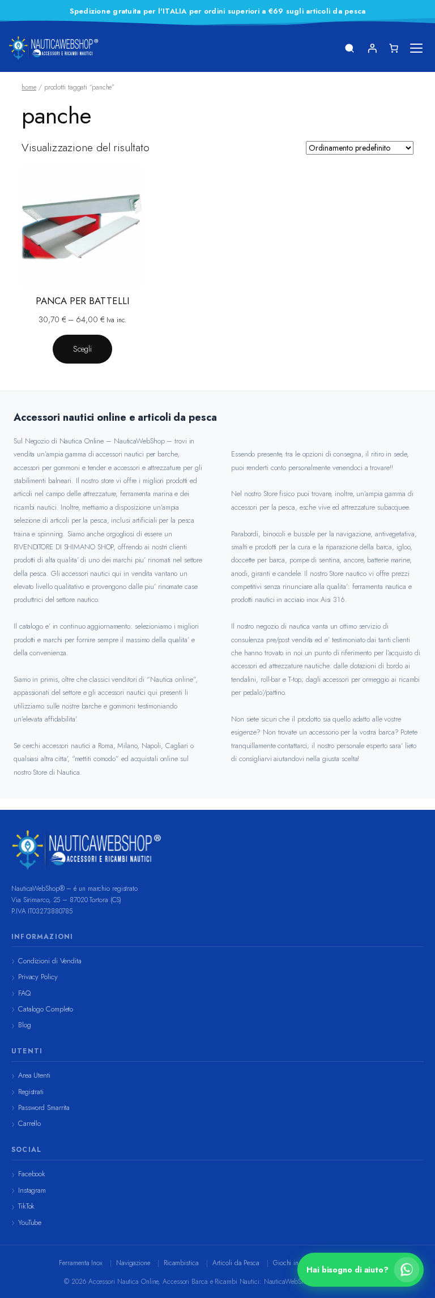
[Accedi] (372, 48)
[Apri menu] (416, 48)
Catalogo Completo (45, 1009)
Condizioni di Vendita (50, 960)
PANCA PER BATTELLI (82, 301)
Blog (24, 1024)
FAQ (24, 993)
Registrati (31, 1091)
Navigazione (133, 1263)
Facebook (31, 1173)
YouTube (29, 1222)
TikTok (26, 1206)
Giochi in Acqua (296, 1263)
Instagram (32, 1190)
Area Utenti (34, 1075)
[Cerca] (349, 48)
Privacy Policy (38, 976)
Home (29, 87)
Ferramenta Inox (81, 1263)
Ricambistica (181, 1263)
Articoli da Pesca (235, 1263)
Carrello (29, 1123)
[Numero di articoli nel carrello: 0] (394, 48)
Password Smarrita (44, 1107)
